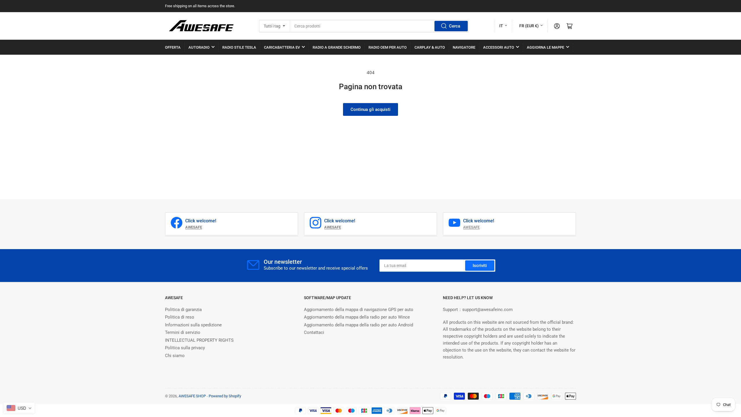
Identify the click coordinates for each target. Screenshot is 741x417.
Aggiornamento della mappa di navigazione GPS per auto (358, 309)
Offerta (173, 47)
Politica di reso (179, 317)
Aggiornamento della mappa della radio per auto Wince (357, 317)
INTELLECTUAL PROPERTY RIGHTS (199, 340)
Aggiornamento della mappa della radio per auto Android (358, 325)
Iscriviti (480, 265)
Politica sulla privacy (185, 347)
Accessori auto (498, 47)
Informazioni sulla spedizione (193, 325)
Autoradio (199, 47)
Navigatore (464, 47)
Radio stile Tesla (239, 47)
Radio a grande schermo (337, 47)
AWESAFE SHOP (192, 396)
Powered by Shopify (225, 396)
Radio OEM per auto (387, 47)
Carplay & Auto (429, 47)
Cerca (454, 26)
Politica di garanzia (183, 309)
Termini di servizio (182, 332)
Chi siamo (175, 355)
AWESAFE (471, 227)
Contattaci (314, 332)
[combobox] (379, 26)
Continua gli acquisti (370, 109)
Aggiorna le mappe (545, 47)
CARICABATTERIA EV (282, 47)
